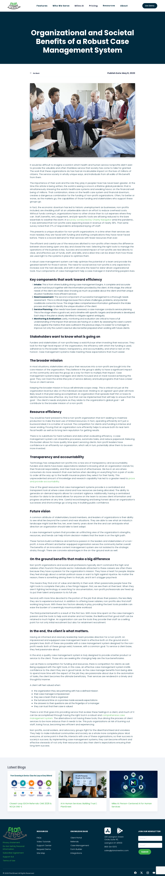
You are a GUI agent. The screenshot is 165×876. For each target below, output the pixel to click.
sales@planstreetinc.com (116, 850)
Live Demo (149, 5)
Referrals (75, 841)
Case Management (80, 845)
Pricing (93, 5)
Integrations (76, 853)
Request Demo (44, 849)
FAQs (39, 837)
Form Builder (76, 849)
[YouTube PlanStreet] (154, 873)
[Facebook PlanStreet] (135, 873)
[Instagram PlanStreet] (148, 873)
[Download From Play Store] (120, 831)
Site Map (41, 853)
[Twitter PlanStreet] (141, 873)
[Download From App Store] (107, 831)
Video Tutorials (44, 841)
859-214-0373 (110, 846)
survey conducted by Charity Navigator (90, 219)
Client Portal (76, 837)
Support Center (44, 845)
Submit (144, 852)
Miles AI (79, 5)
